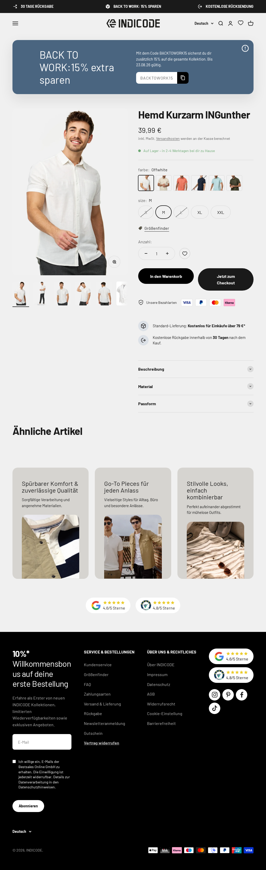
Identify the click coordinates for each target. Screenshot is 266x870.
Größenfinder (96, 674)
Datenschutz (158, 684)
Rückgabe (93, 713)
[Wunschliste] (240, 23)
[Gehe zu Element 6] (124, 294)
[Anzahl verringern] (146, 253)
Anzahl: (145, 241)
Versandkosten (168, 138)
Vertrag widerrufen (101, 742)
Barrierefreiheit (161, 723)
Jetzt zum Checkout (226, 279)
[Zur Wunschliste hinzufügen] (184, 253)
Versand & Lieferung (102, 703)
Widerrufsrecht (161, 703)
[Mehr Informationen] (245, 48)
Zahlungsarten (97, 693)
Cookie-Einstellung (164, 713)
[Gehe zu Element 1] (20, 294)
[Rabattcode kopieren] (183, 78)
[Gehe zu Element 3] (62, 294)
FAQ (87, 684)
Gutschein (93, 733)
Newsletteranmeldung (104, 723)
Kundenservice (98, 664)
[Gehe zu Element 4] (83, 294)
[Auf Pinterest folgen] (228, 695)
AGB (151, 693)
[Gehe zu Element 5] (104, 294)
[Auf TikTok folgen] (214, 708)
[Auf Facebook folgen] (241, 695)
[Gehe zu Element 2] (41, 294)
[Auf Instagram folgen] (214, 695)
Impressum (157, 674)
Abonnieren (28, 806)
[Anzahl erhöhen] (167, 253)
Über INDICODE (161, 664)
